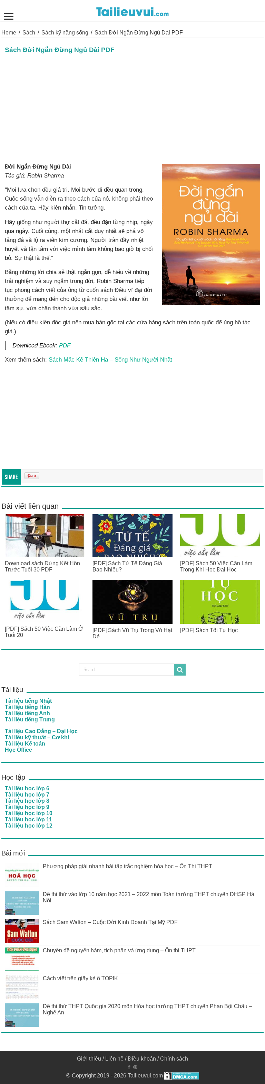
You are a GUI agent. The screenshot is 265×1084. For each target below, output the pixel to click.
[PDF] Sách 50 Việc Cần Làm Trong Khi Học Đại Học (216, 566)
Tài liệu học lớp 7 (27, 795)
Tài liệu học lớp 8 (27, 801)
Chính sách (174, 1059)
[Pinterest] (135, 1067)
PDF (64, 345)
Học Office (18, 750)
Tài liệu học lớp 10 (28, 813)
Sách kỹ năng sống (64, 33)
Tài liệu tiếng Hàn (27, 707)
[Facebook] (129, 1067)
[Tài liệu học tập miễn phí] (132, 10)
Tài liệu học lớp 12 (28, 826)
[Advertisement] (132, 111)
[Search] (180, 670)
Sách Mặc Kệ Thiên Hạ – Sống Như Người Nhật (110, 359)
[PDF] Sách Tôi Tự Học (209, 630)
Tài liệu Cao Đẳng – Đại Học (41, 731)
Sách (28, 33)
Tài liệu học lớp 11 (28, 819)
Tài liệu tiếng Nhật (28, 701)
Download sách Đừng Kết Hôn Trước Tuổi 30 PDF (42, 566)
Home (8, 33)
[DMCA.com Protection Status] (181, 1075)
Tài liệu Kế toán (25, 744)
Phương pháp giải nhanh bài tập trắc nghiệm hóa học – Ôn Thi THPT (127, 866)
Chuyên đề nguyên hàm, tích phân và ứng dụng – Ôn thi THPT (119, 950)
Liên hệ (114, 1059)
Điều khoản (142, 1059)
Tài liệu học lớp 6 (27, 788)
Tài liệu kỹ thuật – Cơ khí (37, 737)
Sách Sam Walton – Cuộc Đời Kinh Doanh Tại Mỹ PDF (110, 922)
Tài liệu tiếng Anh (27, 713)
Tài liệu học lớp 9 (27, 807)
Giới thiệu (89, 1059)
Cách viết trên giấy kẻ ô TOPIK (80, 978)
